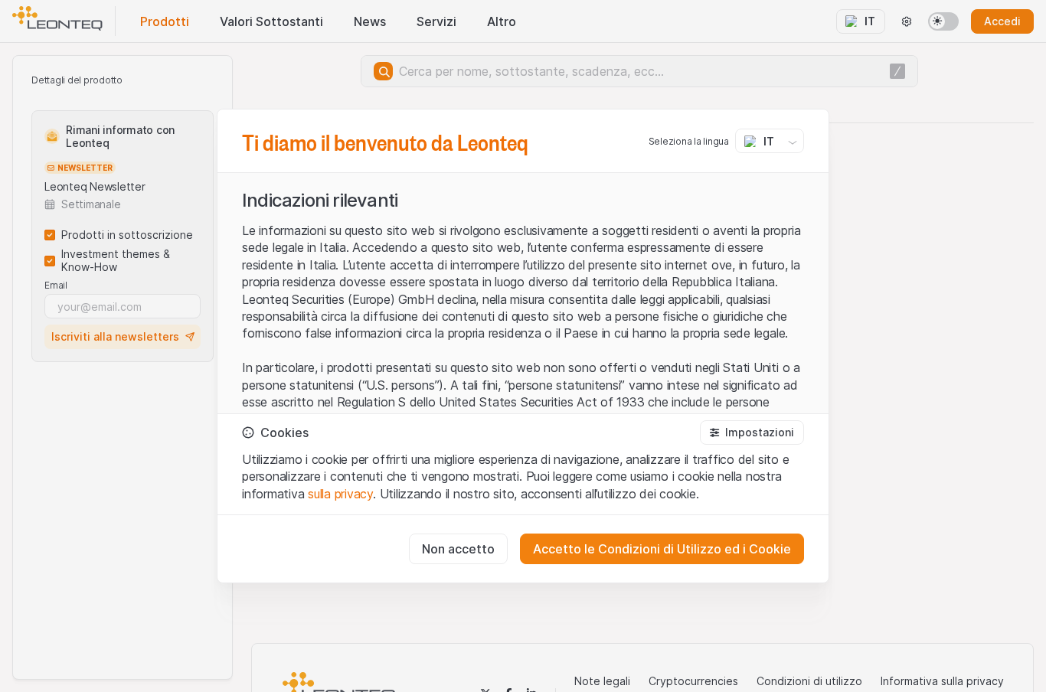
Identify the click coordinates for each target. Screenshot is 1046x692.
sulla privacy (340, 493)
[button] (752, 432)
